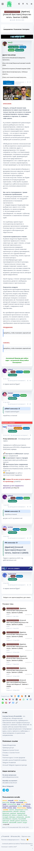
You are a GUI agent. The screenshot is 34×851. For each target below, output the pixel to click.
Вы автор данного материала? (19, 83)
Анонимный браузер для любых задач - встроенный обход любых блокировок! (17, 360)
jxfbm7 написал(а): (11, 408)
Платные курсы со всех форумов (13, 757)
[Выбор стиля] (31, 4)
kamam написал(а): (11, 511)
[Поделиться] (27, 82)
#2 (30, 380)
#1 (30, 82)
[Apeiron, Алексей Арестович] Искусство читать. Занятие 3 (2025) (16, 610)
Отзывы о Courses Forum (11, 752)
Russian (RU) (16, 836)
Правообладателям (9, 745)
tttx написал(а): (10, 542)
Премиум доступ (8, 747)
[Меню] (2, 3)
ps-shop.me (15, 488)
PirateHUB (6, 836)
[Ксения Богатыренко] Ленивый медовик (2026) (16, 68)
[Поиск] (27, 4)
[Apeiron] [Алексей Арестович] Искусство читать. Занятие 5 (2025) (17, 658)
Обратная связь (26, 836)
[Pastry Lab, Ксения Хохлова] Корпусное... (14, 77)
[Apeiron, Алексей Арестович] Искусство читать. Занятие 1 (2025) (16, 670)
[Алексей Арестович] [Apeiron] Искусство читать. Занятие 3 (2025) (17, 622)
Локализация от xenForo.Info (9, 846)
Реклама (5, 755)
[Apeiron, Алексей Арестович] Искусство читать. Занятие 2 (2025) (16, 646)
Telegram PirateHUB (9, 762)
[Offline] (6, 45)
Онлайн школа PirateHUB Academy (14, 760)
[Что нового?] (23, 4)
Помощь (23, 839)
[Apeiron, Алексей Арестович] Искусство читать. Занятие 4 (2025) (16, 634)
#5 (30, 538)
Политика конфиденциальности (10, 839)
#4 (30, 507)
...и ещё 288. (5, 824)
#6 (30, 585)
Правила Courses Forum (10, 750)
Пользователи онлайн (11, 797)
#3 (30, 404)
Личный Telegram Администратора (14, 765)
